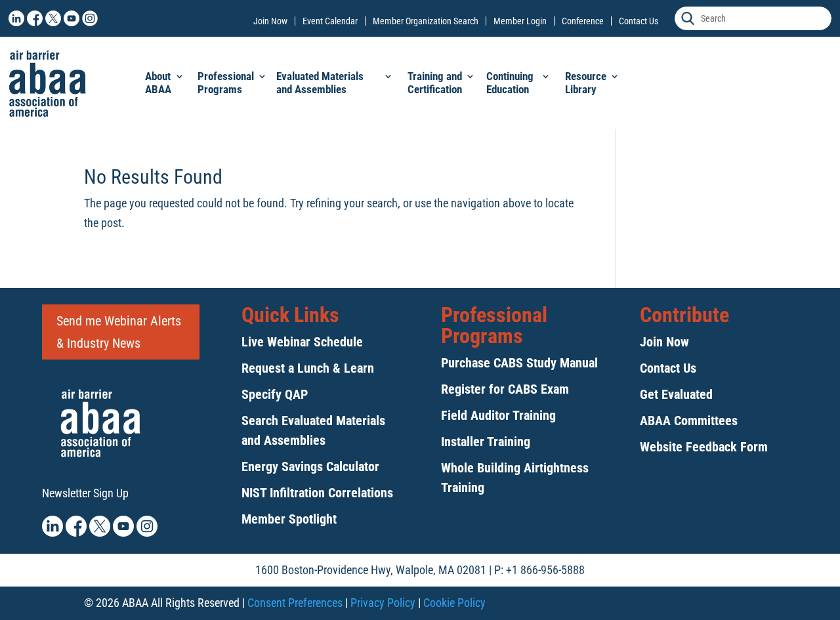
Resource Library (585, 83)
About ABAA (158, 83)
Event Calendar (330, 21)
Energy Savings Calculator (310, 466)
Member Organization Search (425, 21)
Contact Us (638, 21)
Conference (583, 21)
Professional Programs (226, 83)
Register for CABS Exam (505, 389)
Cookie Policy (454, 603)
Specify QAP (275, 394)
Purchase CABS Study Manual (519, 363)
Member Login (520, 21)
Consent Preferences (295, 603)
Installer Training (485, 441)
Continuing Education (510, 83)
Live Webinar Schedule (302, 342)
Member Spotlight (289, 519)
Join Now (270, 21)
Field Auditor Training (498, 415)
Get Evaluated (676, 394)
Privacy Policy (382, 603)
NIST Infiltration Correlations (317, 493)
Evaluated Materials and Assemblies (320, 83)
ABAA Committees (689, 420)
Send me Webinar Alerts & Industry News (118, 332)
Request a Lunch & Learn (308, 368)
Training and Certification (435, 83)
